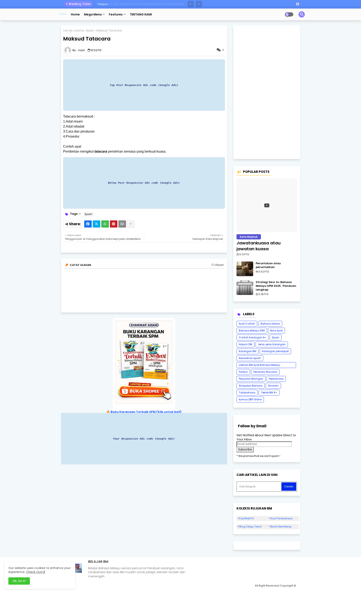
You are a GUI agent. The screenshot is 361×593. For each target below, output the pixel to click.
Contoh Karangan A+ (252, 337)
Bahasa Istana (270, 323)
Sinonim (273, 385)
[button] (191, 4)
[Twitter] (96, 224)
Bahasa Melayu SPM (252, 330)
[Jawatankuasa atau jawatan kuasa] (266, 205)
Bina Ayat (276, 330)
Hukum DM (245, 344)
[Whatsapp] (105, 224)
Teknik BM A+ (269, 392)
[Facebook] (88, 224)
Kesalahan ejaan (250, 358)
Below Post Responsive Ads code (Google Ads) (144, 182)
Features (116, 14)
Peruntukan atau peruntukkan (268, 265)
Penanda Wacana (265, 372)
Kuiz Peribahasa (281, 518)
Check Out (34, 572)
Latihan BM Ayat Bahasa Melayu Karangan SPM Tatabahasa (259, 365)
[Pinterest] (113, 224)
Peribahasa (276, 379)
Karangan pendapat (275, 351)
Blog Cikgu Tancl (250, 527)
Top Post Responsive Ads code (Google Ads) (144, 85)
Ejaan (90, 31)
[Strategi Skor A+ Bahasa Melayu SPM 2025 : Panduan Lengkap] (244, 287)
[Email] (122, 224)
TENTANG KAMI (141, 14)
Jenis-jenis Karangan (272, 344)
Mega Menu (93, 14)
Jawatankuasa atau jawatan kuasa (258, 246)
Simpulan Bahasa (250, 385)
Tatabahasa (247, 392)
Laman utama (73, 31)
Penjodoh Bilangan (251, 379)
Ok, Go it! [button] (19, 581)
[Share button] (131, 224)
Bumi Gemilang (281, 527)
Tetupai (102, 4)
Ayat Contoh (247, 323)
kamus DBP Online (250, 399)
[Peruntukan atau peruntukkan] (244, 269)
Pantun (243, 372)
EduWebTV (246, 518)
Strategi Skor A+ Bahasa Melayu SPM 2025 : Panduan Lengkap (276, 286)
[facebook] (297, 4)
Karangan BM (247, 351)
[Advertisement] (266, 92)
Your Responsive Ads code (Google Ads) (144, 438)
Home (75, 14)
